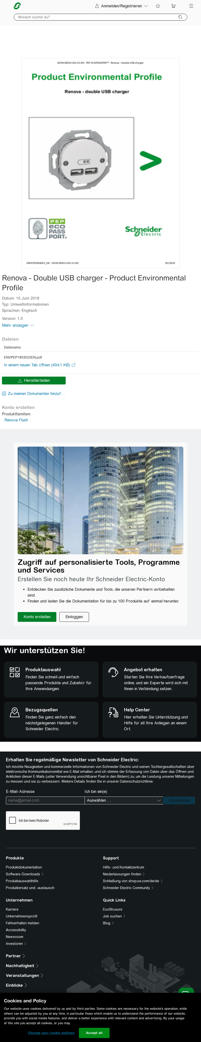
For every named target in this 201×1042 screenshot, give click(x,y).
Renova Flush (16, 420)
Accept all (94, 1033)
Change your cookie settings (51, 1033)
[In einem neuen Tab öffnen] (37, 365)
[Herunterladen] (100, 163)
